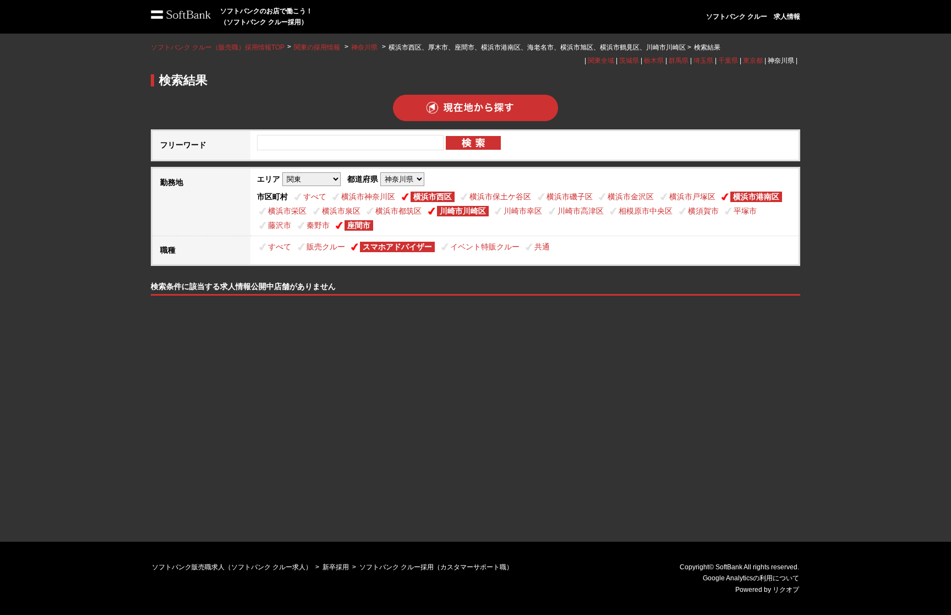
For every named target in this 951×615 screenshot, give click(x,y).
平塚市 (745, 210)
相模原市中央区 (646, 210)
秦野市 (318, 225)
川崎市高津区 (581, 210)
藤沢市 (279, 225)
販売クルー (326, 246)
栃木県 (654, 60)
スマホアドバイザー (397, 246)
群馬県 (678, 60)
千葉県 (728, 60)
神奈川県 (364, 47)
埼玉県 (703, 60)
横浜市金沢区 (631, 196)
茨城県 (629, 60)
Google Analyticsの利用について (751, 578)
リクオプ (786, 590)
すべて (314, 196)
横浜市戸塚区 (692, 196)
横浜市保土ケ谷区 (500, 196)
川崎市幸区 (523, 210)
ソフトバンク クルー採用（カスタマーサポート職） (436, 567)
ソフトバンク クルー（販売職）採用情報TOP (218, 47)
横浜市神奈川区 (368, 196)
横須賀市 (703, 210)
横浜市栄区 (287, 210)
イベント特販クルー (485, 246)
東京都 (753, 60)
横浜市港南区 (756, 196)
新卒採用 (336, 567)
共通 (542, 246)
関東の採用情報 (318, 47)
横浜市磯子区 (569, 196)
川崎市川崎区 (463, 210)
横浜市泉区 (341, 210)
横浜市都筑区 (398, 210)
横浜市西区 (432, 196)
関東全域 (601, 60)
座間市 (358, 225)
